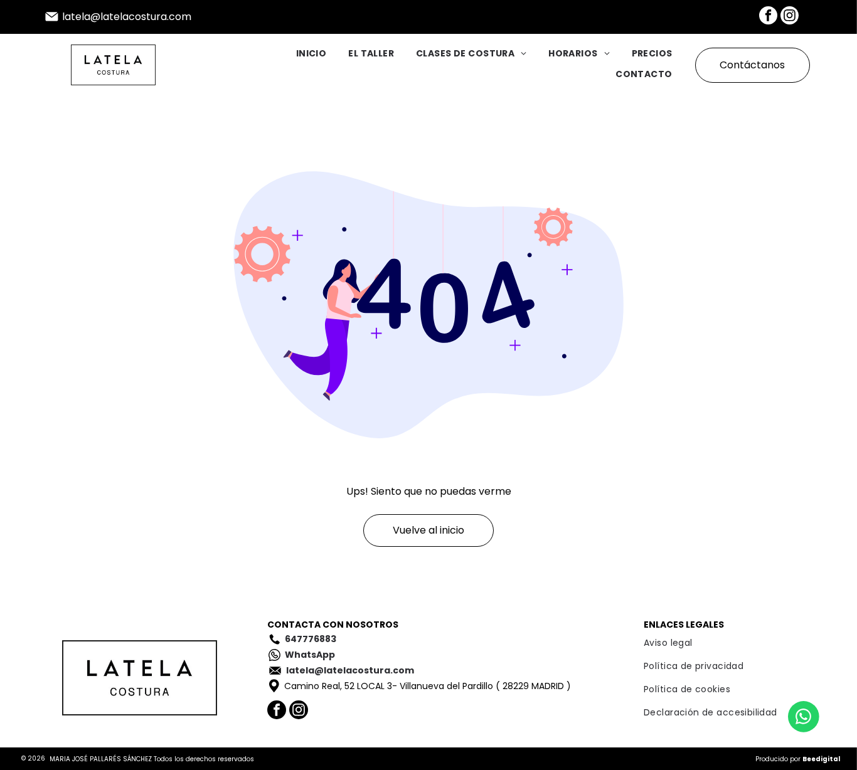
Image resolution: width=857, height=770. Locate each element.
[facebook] (768, 17)
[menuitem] (300, 54)
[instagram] (789, 17)
